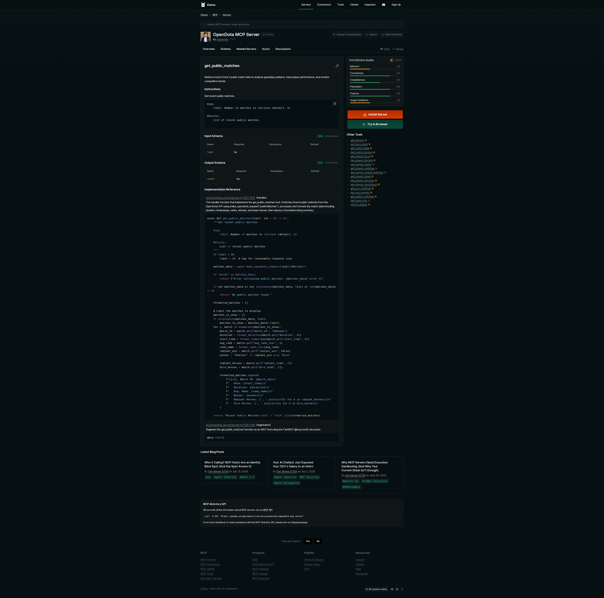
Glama (204, 15)
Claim (232, 39)
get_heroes (357, 140)
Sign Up (396, 4)
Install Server (378, 114)
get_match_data (360, 148)
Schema (226, 48)
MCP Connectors (210, 564)
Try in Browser (377, 124)
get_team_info (359, 200)
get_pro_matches (361, 188)
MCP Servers (208, 559)
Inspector (370, 4)
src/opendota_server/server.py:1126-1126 (230, 424)
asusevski (222, 39)
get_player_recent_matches (367, 172)
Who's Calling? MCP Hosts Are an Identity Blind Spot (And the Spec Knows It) (232, 464)
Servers (306, 4)
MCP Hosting (259, 573)
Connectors (324, 4)
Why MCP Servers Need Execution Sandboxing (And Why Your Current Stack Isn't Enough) (364, 466)
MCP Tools (207, 573)
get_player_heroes (362, 160)
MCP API (267, 510)
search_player (359, 204)
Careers (360, 564)
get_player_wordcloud (364, 184)
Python (387, 49)
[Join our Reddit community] (397, 589)
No (318, 541)
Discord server (300, 522)
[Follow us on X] (402, 589)
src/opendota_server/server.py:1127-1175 (230, 197)
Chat (255, 559)
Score (266, 48)
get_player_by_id (360, 156)
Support (360, 559)
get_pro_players (360, 192)
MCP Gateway (260, 568)
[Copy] (334, 103)
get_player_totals (361, 176)
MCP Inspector (260, 578)
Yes (308, 541)
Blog (358, 568)
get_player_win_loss (362, 180)
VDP (306, 568)
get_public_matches (362, 196)
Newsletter (362, 573)
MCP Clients (207, 568)
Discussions (283, 48)
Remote (399, 49)
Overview (209, 48)
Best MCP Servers (211, 578)
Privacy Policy (312, 564)
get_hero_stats (359, 144)
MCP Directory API (263, 564)
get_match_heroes (361, 152)
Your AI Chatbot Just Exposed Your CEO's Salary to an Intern (293, 464)
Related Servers (246, 48)
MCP (215, 15)
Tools (340, 4)
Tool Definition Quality (361, 60)
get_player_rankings (362, 168)
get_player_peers (361, 164)
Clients (354, 4)
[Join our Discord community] (392, 589)
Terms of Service (313, 559)
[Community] (384, 5)
